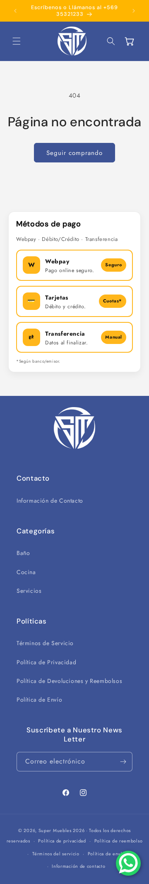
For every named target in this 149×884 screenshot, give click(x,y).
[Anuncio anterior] (15, 11)
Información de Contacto (50, 500)
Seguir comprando (74, 152)
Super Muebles (55, 830)
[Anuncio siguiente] (134, 11)
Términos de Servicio (45, 643)
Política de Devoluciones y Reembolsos (69, 681)
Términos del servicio (55, 853)
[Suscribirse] (123, 761)
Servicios (29, 591)
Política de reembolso (118, 840)
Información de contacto (78, 866)
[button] (16, 41)
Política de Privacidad (46, 662)
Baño (23, 553)
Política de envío (106, 853)
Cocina (26, 572)
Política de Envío (39, 699)
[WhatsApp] (128, 863)
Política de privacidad (62, 840)
